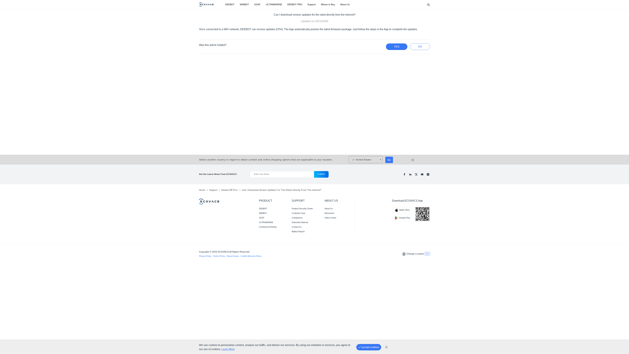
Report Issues (233, 256)
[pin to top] (621, 308)
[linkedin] (410, 174)
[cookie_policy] (386, 347)
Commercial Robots (268, 227)
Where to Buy (328, 4)
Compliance (297, 218)
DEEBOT (230, 4)
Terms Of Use (219, 256)
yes (396, 46)
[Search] (428, 4)
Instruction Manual (300, 222)
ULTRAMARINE (274, 4)
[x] (416, 174)
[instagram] (428, 174)
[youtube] (422, 174)
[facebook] (404, 174)
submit (321, 174)
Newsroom (329, 213)
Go (389, 159)
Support (311, 4)
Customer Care (298, 213)
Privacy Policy (205, 256)
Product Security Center (302, 208)
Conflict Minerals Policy (251, 256)
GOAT (257, 4)
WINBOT (244, 4)
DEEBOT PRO (294, 4)
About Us (345, 4)
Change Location (415, 253)
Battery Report (298, 231)
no (420, 46)
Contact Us (297, 227)
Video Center (330, 218)
